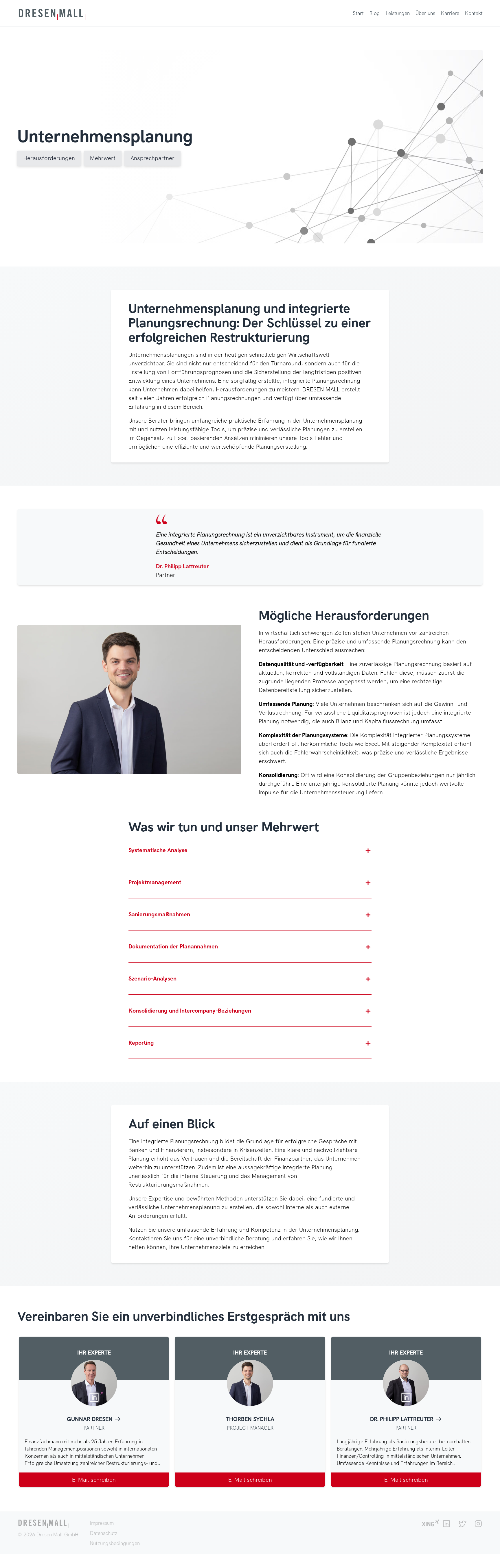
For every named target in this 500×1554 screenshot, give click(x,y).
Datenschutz (103, 1533)
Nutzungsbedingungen (115, 1543)
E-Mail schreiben (94, 1479)
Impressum (102, 1523)
